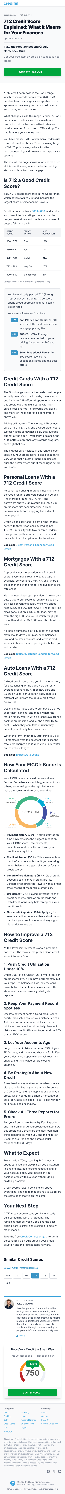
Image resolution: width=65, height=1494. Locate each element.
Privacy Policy (30, 1489)
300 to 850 (38, 211)
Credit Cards (9, 1424)
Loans (23, 1416)
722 (8, 1282)
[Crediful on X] (54, 1471)
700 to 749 (25, 15)
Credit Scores (10, 15)
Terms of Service (14, 1489)
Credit (6, 1412)
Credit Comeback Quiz (33, 1236)
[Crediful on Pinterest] (59, 1471)
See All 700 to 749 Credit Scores (22, 1267)
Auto (6, 1427)
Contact (44, 1416)
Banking (7, 1416)
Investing (25, 1412)
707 (17, 1275)
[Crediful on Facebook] (48, 1471)
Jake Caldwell (24, 1303)
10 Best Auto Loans (27, 754)
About (44, 1412)
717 (53, 1275)
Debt (6, 1420)
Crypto (24, 1427)
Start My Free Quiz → (32, 71)
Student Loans (27, 1424)
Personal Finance (28, 1420)
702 (8, 1275)
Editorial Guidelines (49, 1424)
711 (26, 1275)
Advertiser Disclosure (48, 1489)
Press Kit (45, 1420)
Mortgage (8, 1431)
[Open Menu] (59, 3)
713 (44, 1275)
